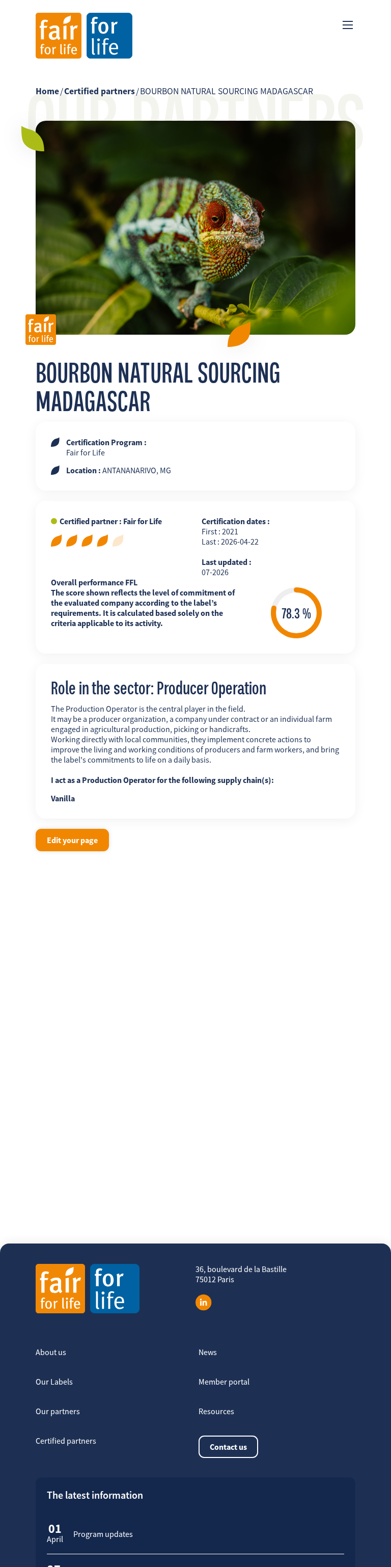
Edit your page (72, 840)
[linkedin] (204, 1302)
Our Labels (54, 1381)
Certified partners (99, 91)
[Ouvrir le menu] (347, 25)
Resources (216, 1411)
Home (47, 91)
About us (51, 1352)
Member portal (224, 1381)
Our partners (58, 1411)
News (208, 1352)
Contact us (228, 1447)
